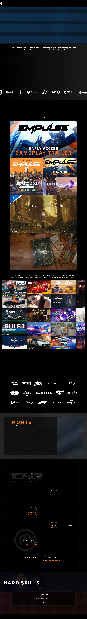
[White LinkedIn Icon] (43, 592)
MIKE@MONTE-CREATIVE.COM (43, 587)
